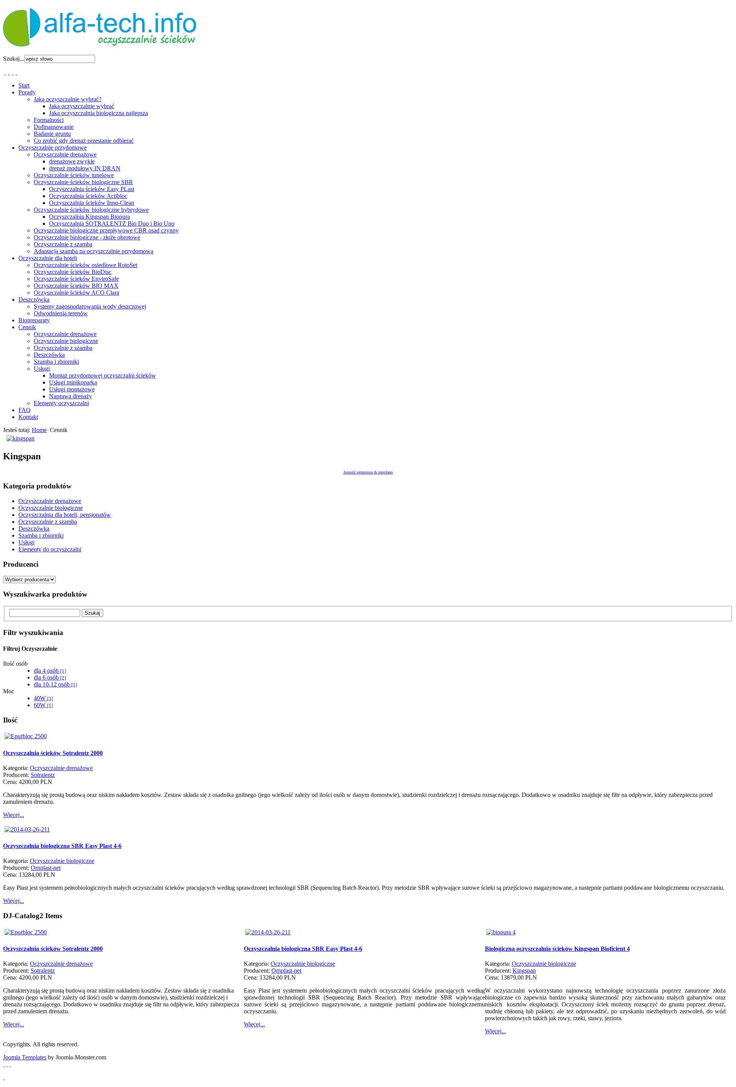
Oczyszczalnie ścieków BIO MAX (76, 285)
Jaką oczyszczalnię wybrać (81, 106)
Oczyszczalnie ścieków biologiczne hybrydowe (91, 209)
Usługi (42, 368)
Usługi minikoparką (73, 382)
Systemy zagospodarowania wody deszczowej (90, 306)
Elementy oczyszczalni (61, 403)
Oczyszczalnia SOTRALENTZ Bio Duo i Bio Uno (111, 223)
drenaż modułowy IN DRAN (84, 168)
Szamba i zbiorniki (56, 361)
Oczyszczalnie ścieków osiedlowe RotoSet (85, 265)
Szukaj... (13, 58)
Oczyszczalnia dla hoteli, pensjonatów (64, 514)
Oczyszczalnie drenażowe (65, 154)
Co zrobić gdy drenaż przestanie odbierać (84, 140)
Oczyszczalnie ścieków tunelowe (74, 175)
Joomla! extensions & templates (368, 472)
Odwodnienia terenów (61, 313)
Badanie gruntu (52, 133)
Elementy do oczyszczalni (49, 549)
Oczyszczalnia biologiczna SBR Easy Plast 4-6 (62, 846)
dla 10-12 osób (55, 684)
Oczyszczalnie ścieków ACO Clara (76, 292)
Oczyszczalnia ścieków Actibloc (88, 196)
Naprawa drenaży (70, 396)
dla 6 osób (50, 677)
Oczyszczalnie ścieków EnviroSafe (76, 278)
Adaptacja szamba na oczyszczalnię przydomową (93, 251)
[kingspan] (20, 438)
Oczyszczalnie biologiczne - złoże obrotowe (87, 237)
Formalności (49, 120)
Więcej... (13, 815)
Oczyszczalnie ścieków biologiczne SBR (83, 182)
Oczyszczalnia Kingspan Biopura (89, 216)
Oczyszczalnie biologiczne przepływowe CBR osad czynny (106, 230)
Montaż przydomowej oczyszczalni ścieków (102, 375)
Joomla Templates (24, 1057)
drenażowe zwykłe (72, 161)
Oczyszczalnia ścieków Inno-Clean (91, 203)
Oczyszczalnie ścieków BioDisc (73, 272)
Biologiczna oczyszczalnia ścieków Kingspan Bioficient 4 (557, 948)
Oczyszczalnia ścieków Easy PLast (91, 189)
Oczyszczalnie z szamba (63, 244)
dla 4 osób (50, 670)
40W (43, 698)
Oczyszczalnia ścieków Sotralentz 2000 (53, 753)
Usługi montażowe (72, 389)
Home (39, 430)
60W (43, 705)
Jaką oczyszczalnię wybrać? (68, 99)
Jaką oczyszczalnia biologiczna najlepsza (98, 113)
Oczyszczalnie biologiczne (66, 341)
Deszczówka (49, 354)
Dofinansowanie (54, 127)
